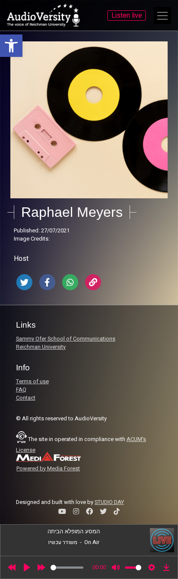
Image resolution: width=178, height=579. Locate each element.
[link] (11, 45)
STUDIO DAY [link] (109, 502)
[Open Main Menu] (162, 15)
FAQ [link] (21, 390)
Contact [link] (25, 398)
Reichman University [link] (41, 347)
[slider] (67, 567)
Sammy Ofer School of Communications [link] (65, 339)
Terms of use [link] (32, 381)
